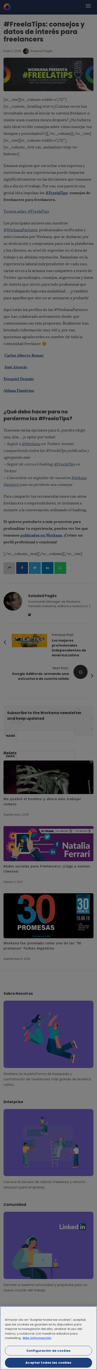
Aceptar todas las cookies (48, 1362)
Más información (37, 1338)
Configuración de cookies (48, 1350)
